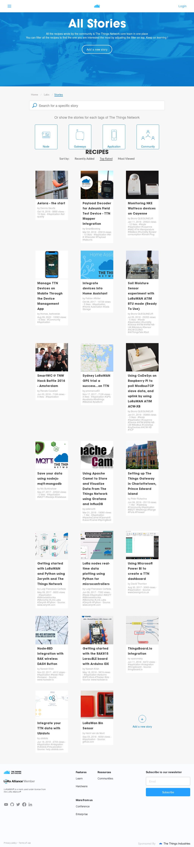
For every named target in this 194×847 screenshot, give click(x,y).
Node (46, 146)
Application (113, 146)
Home (34, 94)
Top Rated (106, 158)
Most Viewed (126, 158)
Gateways (80, 146)
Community (148, 146)
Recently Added (84, 158)
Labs (46, 94)
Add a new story (97, 49)
